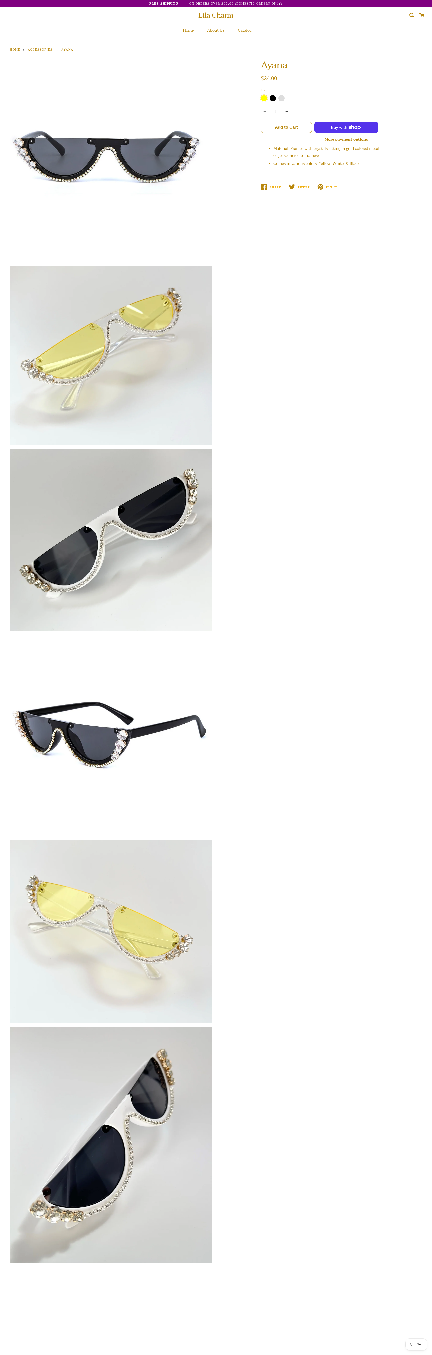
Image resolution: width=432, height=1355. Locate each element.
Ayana (68, 50)
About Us (215, 30)
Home (188, 30)
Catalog (245, 30)
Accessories (40, 50)
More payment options (346, 139)
